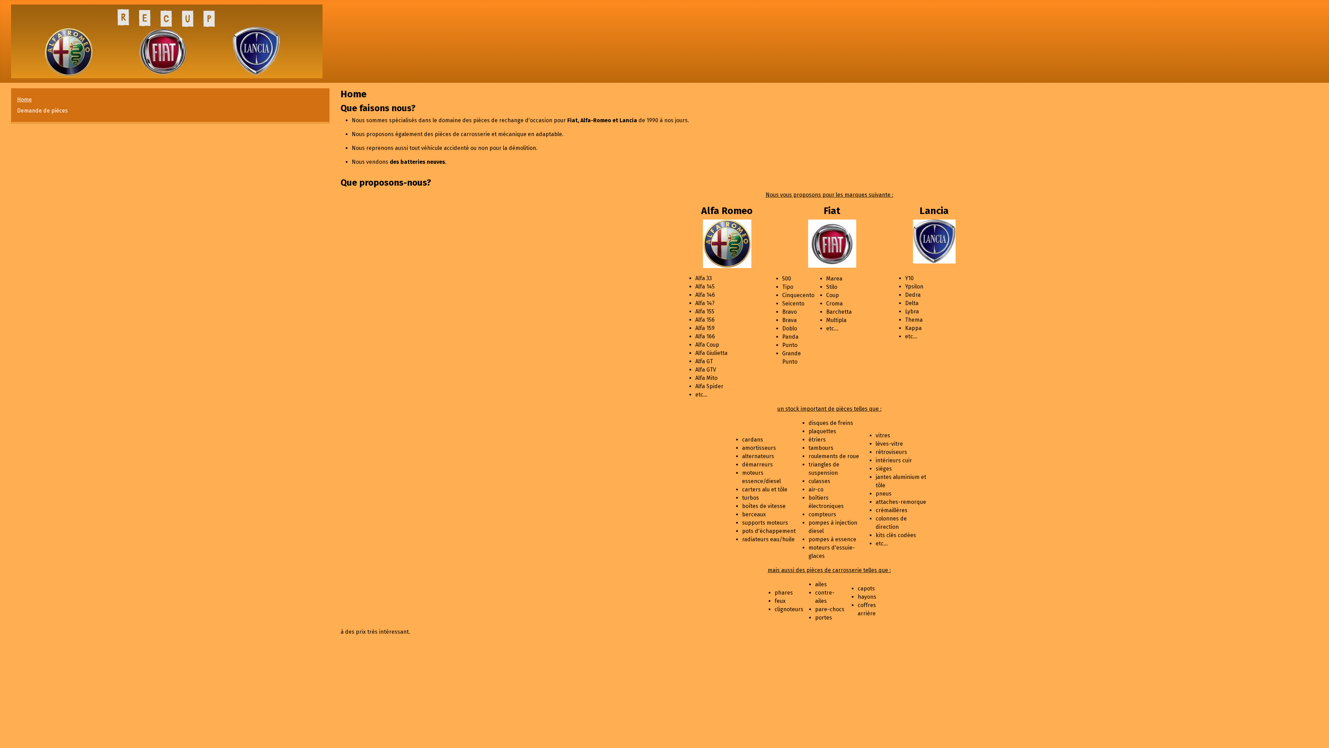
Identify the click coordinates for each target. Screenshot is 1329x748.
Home (24, 99)
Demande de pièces (42, 110)
